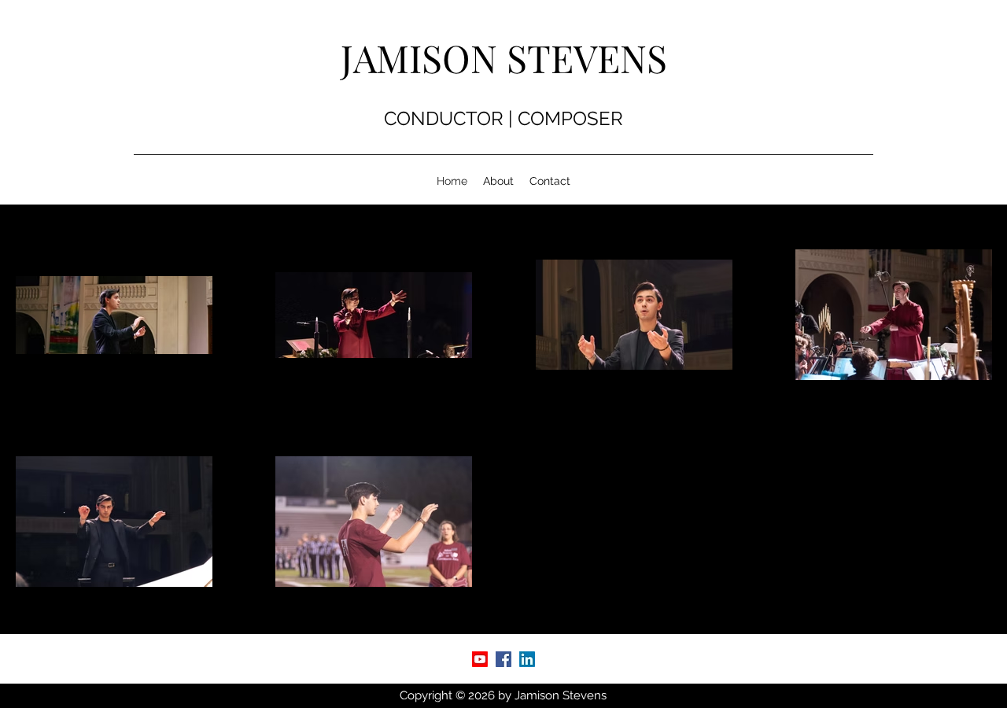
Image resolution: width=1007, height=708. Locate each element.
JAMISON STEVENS (504, 57)
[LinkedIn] (527, 659)
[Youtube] (480, 659)
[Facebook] (503, 659)
